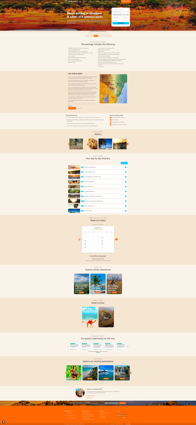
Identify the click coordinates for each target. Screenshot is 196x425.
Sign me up (122, 403)
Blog (119, 1)
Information (102, 411)
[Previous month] (79, 239)
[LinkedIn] (99, 408)
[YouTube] (102, 408)
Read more (70, 105)
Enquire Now (121, 23)
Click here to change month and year (98, 229)
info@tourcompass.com (91, 395)
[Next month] (116, 239)
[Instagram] (97, 408)
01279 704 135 (126, 1)
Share (81, 108)
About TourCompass (86, 411)
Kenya (91, 33)
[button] (102, 237)
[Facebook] (94, 408)
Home (80, 1)
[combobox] (120, 12)
